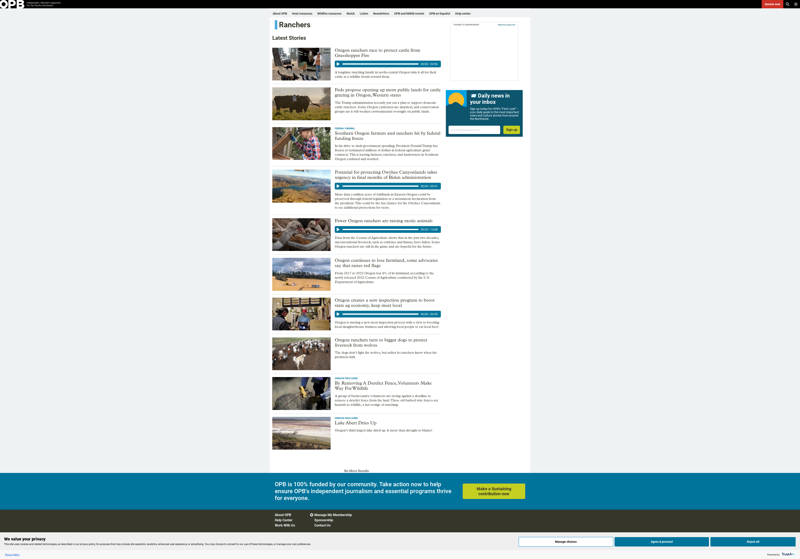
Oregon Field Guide (346, 378)
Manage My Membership (333, 515)
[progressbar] (380, 64)
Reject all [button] (753, 541)
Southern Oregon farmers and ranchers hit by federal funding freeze (387, 135)
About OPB (280, 13)
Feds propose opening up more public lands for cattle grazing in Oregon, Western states (388, 92)
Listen (364, 13)
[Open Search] (787, 4)
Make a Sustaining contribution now (494, 491)
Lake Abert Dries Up (355, 423)
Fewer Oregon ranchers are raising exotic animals (384, 220)
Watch (350, 13)
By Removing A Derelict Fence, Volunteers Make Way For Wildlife (383, 385)
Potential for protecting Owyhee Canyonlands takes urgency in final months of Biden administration (386, 174)
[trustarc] (788, 554)
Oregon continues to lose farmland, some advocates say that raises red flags (386, 263)
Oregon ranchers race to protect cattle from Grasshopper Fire (377, 53)
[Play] (338, 64)
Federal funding (345, 128)
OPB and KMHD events (409, 13)
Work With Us (285, 525)
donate (772, 4)
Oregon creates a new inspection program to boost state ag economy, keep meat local (385, 302)
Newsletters (381, 13)
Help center (463, 13)
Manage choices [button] (566, 541)
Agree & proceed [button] (662, 541)
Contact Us (322, 525)
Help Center (283, 520)
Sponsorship (323, 520)
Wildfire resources (329, 13)
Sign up (511, 130)
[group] (388, 64)
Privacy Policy (12, 554)
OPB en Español (439, 13)
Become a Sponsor (506, 25)
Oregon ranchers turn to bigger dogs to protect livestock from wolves (381, 342)
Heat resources (302, 13)
